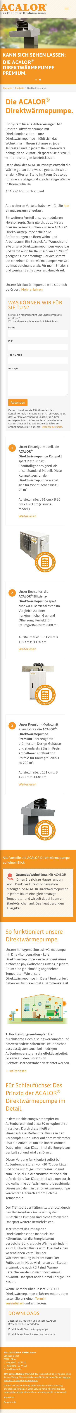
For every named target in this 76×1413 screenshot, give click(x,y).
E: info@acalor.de (12, 1369)
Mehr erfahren (32, 289)
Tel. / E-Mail (15, 354)
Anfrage (13, 368)
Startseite (7, 88)
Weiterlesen (27, 516)
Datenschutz (10, 1402)
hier (67, 206)
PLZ (10, 341)
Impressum (9, 1397)
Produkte (19, 88)
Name (11, 327)
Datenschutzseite (52, 426)
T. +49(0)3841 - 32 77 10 (15, 1362)
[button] (4, 886)
